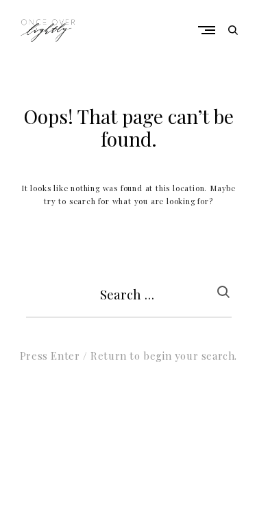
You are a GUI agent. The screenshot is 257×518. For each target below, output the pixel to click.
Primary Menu (209, 29)
